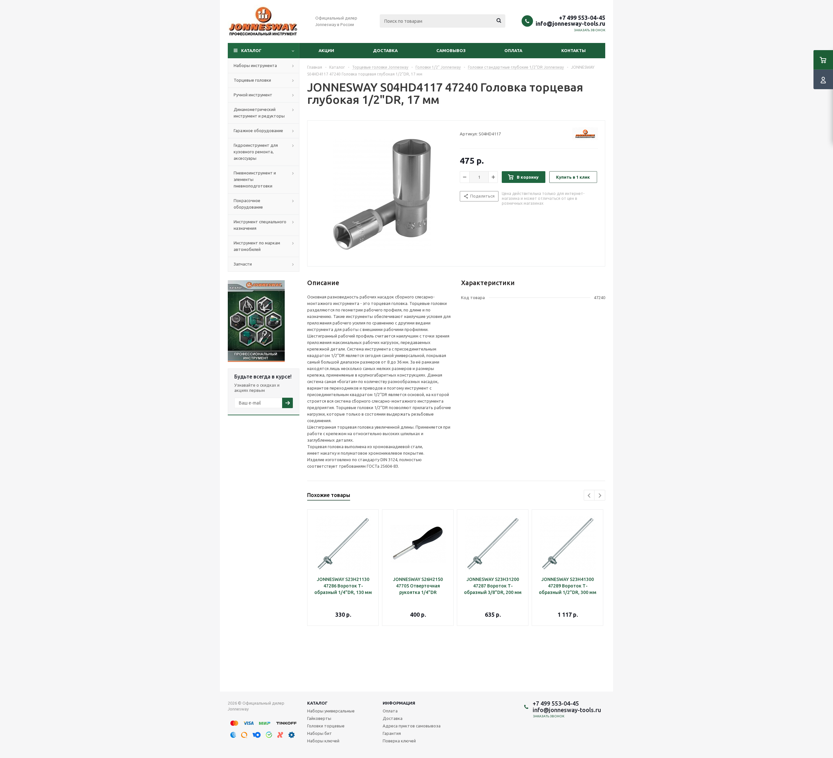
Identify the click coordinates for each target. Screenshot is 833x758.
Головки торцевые (326, 726)
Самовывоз (451, 50)
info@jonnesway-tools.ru (570, 23)
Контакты (573, 50)
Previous (589, 495)
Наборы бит (319, 733)
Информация (399, 703)
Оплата (513, 50)
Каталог (251, 50)
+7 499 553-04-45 (582, 18)
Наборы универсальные (331, 711)
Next (599, 495)
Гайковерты (319, 718)
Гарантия (392, 733)
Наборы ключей (323, 740)
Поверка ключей (399, 740)
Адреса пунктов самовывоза (412, 726)
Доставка (385, 50)
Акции (326, 50)
